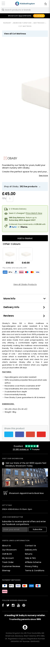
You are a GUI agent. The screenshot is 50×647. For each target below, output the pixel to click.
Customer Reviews (11, 566)
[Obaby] (10, 158)
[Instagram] (13, 605)
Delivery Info (11, 307)
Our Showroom (9, 549)
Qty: (4, 198)
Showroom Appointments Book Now (26, 493)
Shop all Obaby (22, 186)
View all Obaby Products (25, 284)
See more (43, 176)
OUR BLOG (7, 554)
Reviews (8, 315)
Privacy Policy (31, 566)
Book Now (38, 15)
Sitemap (6, 570)
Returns (28, 554)
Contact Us (30, 545)
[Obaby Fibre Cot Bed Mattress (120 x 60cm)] (9, 254)
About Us (6, 545)
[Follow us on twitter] (7, 605)
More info (9, 298)
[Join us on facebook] (3, 605)
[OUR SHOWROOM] (25, 477)
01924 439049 (8, 509)
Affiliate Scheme (33, 562)
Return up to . (23, 218)
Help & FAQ (30, 558)
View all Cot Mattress (15, 33)
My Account (8, 558)
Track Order (8, 562)
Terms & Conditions (34, 570)
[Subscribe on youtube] (18, 605)
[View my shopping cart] (44, 4)
